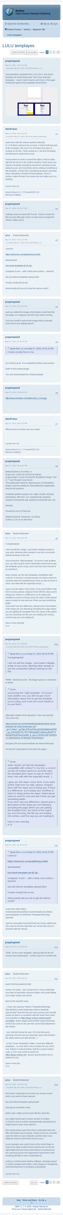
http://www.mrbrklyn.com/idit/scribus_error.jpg (26, 398)
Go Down (32, 52)
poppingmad (12, 61)
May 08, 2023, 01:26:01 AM (16, 845)
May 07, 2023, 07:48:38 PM (16, 392)
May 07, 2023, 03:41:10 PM (16, 240)
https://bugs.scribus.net (16, 1055)
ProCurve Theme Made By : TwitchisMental (31, 1209)
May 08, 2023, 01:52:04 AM (16, 947)
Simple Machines (40, 1206)
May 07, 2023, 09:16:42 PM (16, 465)
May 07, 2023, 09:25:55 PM (16, 538)
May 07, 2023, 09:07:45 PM (16, 423)
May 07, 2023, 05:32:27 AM (16, 208)
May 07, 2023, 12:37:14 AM (16, 65)
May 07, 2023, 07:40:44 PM (16, 306)
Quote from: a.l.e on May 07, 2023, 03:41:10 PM (31, 348)
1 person (8, 186)
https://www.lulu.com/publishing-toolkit (23, 254)
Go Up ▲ (42, 1200)
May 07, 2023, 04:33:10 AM (16, 133)
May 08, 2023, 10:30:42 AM (16, 1084)
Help (19, 1200)
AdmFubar (11, 129)
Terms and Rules (29, 1200)
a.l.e (7, 235)
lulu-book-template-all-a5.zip (19, 266)
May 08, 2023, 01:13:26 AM (16, 644)
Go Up (34, 1182)
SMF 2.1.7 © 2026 (23, 1206)
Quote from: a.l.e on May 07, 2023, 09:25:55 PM (31, 654)
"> (31, 1203)
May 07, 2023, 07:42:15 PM (16, 341)
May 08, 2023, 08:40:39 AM (16, 978)
